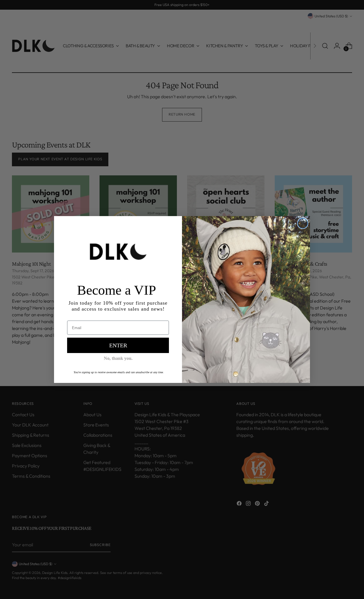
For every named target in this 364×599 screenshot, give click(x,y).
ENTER (118, 345)
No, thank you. (118, 358)
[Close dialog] (303, 223)
